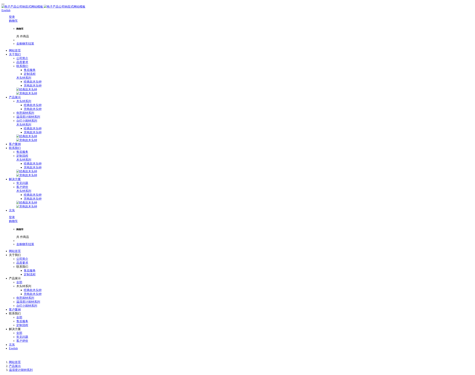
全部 (19, 282)
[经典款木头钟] (26, 89)
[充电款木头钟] (26, 93)
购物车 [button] (13, 20)
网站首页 (15, 50)
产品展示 (15, 366)
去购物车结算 (25, 43)
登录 (12, 16)
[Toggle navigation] (2, 4)
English (13, 348)
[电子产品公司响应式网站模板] (237, 7)
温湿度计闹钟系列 (21, 369)
